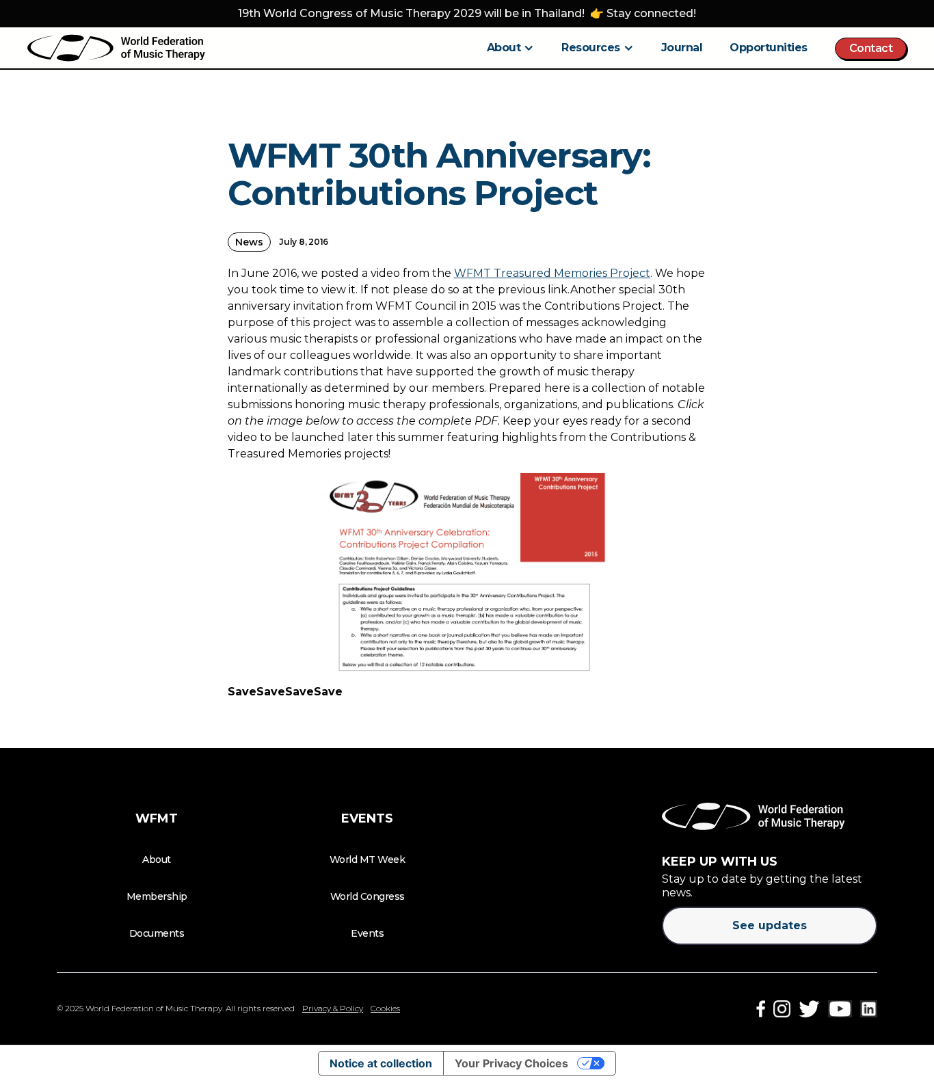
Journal (682, 47)
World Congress (367, 896)
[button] (510, 47)
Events (367, 933)
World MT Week (367, 859)
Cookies (385, 1008)
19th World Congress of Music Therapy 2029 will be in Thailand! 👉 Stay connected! (467, 13)
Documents (157, 933)
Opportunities (769, 47)
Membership (156, 896)
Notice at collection (381, 1063)
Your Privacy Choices (511, 1063)
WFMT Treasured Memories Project (552, 273)
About (156, 859)
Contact (871, 48)
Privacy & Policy (332, 1008)
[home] (116, 48)
